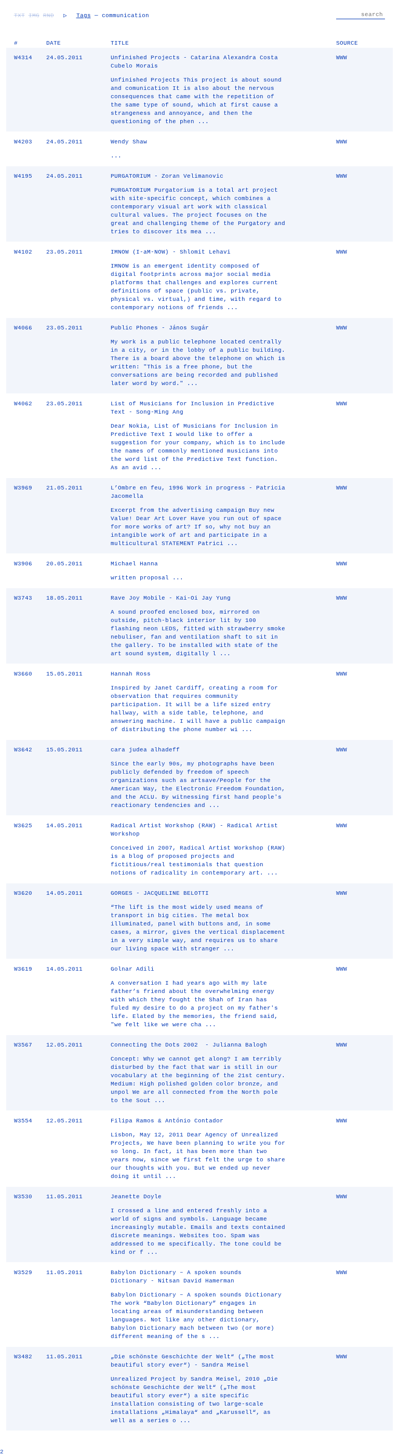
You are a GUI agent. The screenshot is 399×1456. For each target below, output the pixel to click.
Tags (83, 15)
